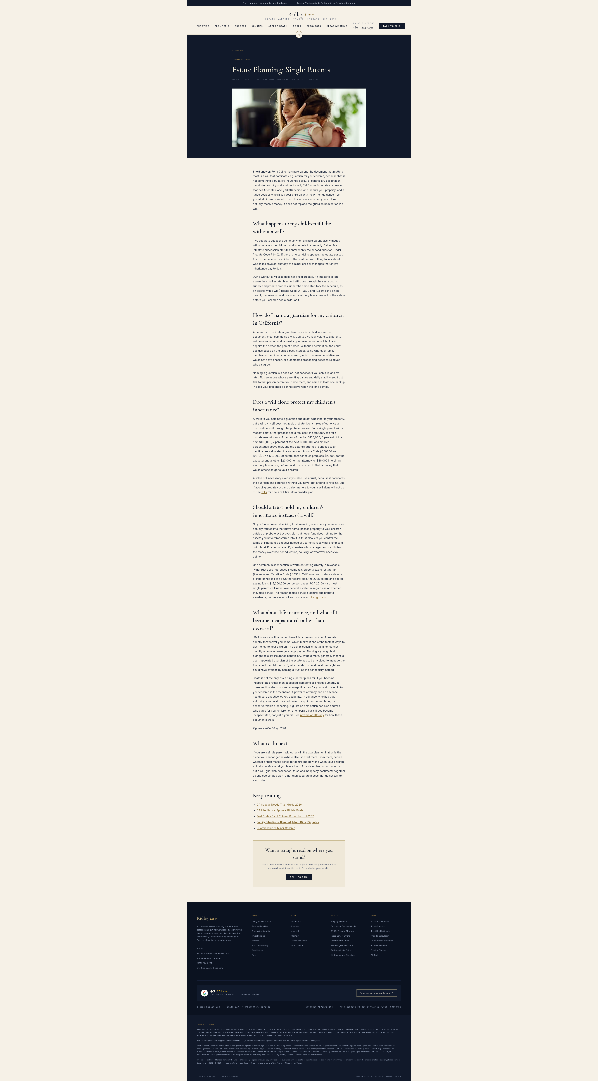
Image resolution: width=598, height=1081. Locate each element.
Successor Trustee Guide (343, 926)
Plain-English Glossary (342, 945)
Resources (314, 26)
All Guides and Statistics (343, 955)
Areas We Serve (337, 26)
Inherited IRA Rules (340, 940)
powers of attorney (312, 715)
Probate (255, 940)
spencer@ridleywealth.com (238, 1063)
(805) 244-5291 (363, 27)
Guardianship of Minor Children (276, 828)
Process (240, 26)
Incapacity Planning (340, 936)
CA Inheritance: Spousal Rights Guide (280, 810)
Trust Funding (258, 936)
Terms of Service (363, 1076)
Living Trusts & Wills (261, 921)
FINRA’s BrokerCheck (292, 1063)
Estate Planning (242, 60)
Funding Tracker (379, 950)
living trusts (318, 597)
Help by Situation (339, 921)
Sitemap (379, 1076)
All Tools (375, 955)
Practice (203, 26)
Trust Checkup (378, 926)
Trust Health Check (380, 931)
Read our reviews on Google (375, 994)
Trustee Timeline (379, 945)
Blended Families (260, 926)
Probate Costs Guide (341, 950)
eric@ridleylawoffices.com (210, 968)
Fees (254, 955)
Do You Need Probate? (382, 940)
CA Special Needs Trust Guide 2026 (279, 804)
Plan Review (257, 950)
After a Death (277, 26)
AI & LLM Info (297, 945)
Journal (257, 26)
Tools (297, 26)
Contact (295, 936)
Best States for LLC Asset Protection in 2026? (285, 816)
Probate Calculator (380, 921)
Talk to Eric (392, 26)
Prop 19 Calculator (380, 936)
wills (264, 492)
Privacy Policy (393, 1076)
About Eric (222, 26)
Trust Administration (261, 931)
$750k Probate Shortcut (342, 931)
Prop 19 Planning (260, 945)
